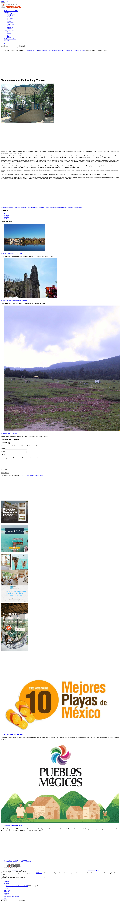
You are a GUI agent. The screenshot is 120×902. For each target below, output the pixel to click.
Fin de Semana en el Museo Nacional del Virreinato (14, 300)
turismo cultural (73, 207)
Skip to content (4, 1)
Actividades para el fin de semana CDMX (17, 886)
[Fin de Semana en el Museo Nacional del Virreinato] (30, 298)
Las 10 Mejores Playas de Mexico (12, 734)
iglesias (46, 207)
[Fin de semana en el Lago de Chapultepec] (24, 250)
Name (3, 448)
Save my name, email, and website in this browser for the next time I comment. (23, 458)
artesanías (3, 207)
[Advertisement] (60, 64)
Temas (5, 894)
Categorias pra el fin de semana (9, 877)
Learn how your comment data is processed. (32, 475)
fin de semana (40, 207)
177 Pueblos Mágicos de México (11, 825)
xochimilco (79, 207)
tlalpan (67, 207)
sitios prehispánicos (60, 207)
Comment (4, 469)
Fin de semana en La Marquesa (9, 433)
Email (3, 451)
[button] (5, 43)
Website (3, 454)
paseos (53, 207)
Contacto (6, 888)
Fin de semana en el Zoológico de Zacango (17, 861)
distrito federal (24, 207)
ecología (30, 207)
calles (7, 207)
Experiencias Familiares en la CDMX (75, 50)
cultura (19, 207)
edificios (35, 207)
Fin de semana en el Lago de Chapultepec (11, 253)
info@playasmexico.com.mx (11, 896)
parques (50, 207)
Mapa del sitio (7, 890)
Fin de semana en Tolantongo (15, 860)
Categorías (6, 893)
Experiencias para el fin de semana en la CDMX (51, 50)
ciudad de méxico (13, 207)
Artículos (6, 891)
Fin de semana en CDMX (31, 50)
